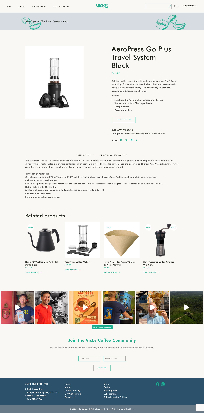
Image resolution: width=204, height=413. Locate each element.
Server (161, 133)
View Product (31, 272)
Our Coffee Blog (73, 394)
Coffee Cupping (72, 390)
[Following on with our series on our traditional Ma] (85, 307)
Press (154, 133)
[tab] (84, 155)
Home (67, 384)
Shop (106, 384)
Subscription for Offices (115, 397)
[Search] (170, 6)
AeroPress (129, 133)
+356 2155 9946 (33, 399)
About (67, 387)
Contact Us (70, 397)
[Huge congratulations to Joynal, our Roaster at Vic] (51, 307)
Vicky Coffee (82, 409)
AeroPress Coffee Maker (77, 262)
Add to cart (124, 119)
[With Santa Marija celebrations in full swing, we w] (152, 307)
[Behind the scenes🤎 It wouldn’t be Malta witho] (119, 307)
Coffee (107, 387)
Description (84, 155)
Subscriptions (110, 394)
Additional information (113, 155)
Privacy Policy (111, 409)
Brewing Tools (143, 133)
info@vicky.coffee (33, 389)
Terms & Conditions (126, 409)
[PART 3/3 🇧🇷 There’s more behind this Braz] (186, 307)
